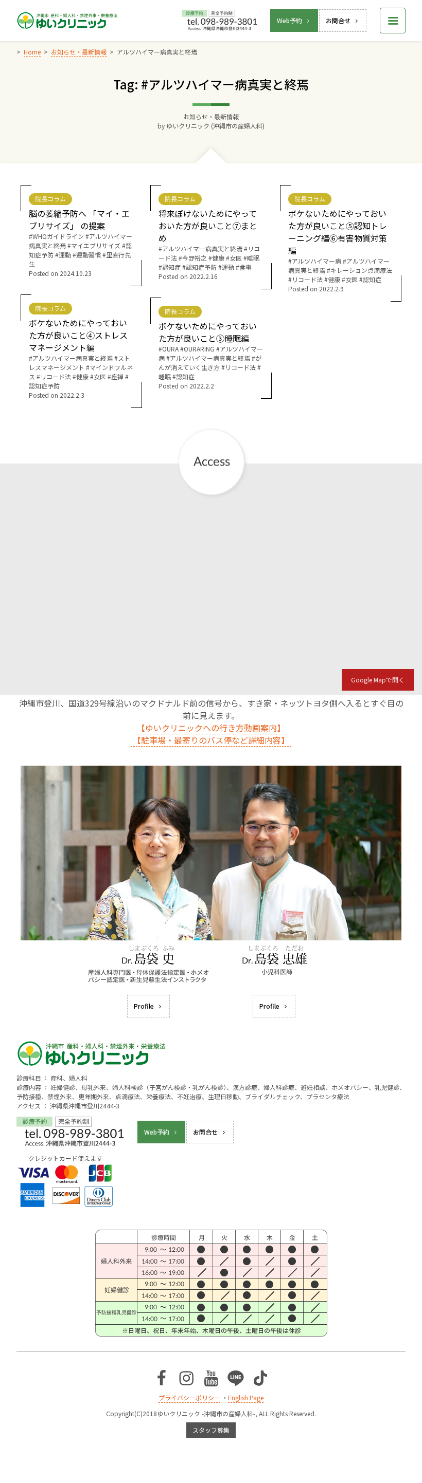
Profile (144, 1006)
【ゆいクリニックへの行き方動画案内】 (211, 727)
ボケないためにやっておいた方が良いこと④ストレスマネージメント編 (78, 335)
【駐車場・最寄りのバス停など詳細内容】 (211, 740)
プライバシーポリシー (189, 1397)
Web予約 (289, 20)
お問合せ (338, 20)
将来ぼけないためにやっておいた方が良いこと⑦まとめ (208, 225)
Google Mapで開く (378, 679)
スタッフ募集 (211, 1429)
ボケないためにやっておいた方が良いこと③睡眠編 (208, 332)
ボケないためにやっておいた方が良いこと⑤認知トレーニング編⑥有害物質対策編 (337, 231)
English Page (245, 1397)
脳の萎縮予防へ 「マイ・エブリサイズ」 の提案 (79, 219)
